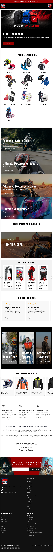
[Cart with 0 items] (30, 6)
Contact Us (29, 519)
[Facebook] (2, 548)
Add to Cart (9, 278)
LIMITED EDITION (30, 485)
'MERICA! (29, 481)
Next (40, 1)
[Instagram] (5, 548)
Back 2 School (30, 483)
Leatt (2, 523)
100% (2, 532)
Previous (12, 1)
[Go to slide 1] (1, 277)
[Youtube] (10, 548)
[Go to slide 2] (52, 277)
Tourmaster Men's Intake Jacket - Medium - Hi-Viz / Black (36, 392)
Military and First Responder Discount (35, 532)
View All (3, 534)
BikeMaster (3, 530)
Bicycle (28, 494)
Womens (29, 503)
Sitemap (50, 545)
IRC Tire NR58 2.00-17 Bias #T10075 (7, 284)
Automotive (29, 506)
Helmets (29, 488)
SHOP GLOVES (8, 193)
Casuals (29, 492)
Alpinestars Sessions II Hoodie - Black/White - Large (43, 284)
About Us (29, 515)
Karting (28, 508)
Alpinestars (3, 515)
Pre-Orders (29, 501)
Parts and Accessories (32, 495)
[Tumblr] (13, 548)
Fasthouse (3, 519)
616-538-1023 (7, 490)
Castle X (3, 528)
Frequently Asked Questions (33, 525)
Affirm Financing (30, 517)
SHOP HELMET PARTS (10, 216)
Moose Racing (4, 525)
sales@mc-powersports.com (10, 492)
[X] (7, 548)
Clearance (29, 499)
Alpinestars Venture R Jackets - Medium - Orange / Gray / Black (22, 392)
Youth (28, 505)
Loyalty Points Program (32, 535)
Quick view (7, 382)
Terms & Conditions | (36, 545)
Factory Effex (4, 521)
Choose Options (7, 384)
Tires (28, 497)
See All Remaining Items (33, 1)
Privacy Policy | (44, 545)
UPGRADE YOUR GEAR (10, 148)
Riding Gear (29, 490)
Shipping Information (31, 528)
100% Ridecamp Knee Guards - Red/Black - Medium (31, 284)
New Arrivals (29, 486)
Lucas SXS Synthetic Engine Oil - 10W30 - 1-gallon (20, 284)
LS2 (2, 526)
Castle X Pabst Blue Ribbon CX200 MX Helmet (6, 392)
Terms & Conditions (31, 526)
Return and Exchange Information (34, 523)
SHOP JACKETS (9, 171)
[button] (13, 250)
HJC (2, 517)
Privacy (28, 521)
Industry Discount (31, 534)
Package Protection (31, 530)
